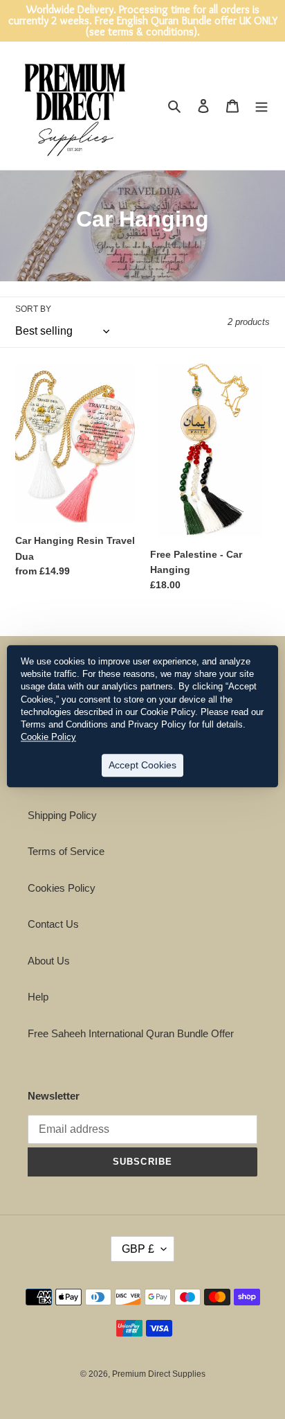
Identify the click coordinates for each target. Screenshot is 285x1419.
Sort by (33, 309)
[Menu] (261, 106)
